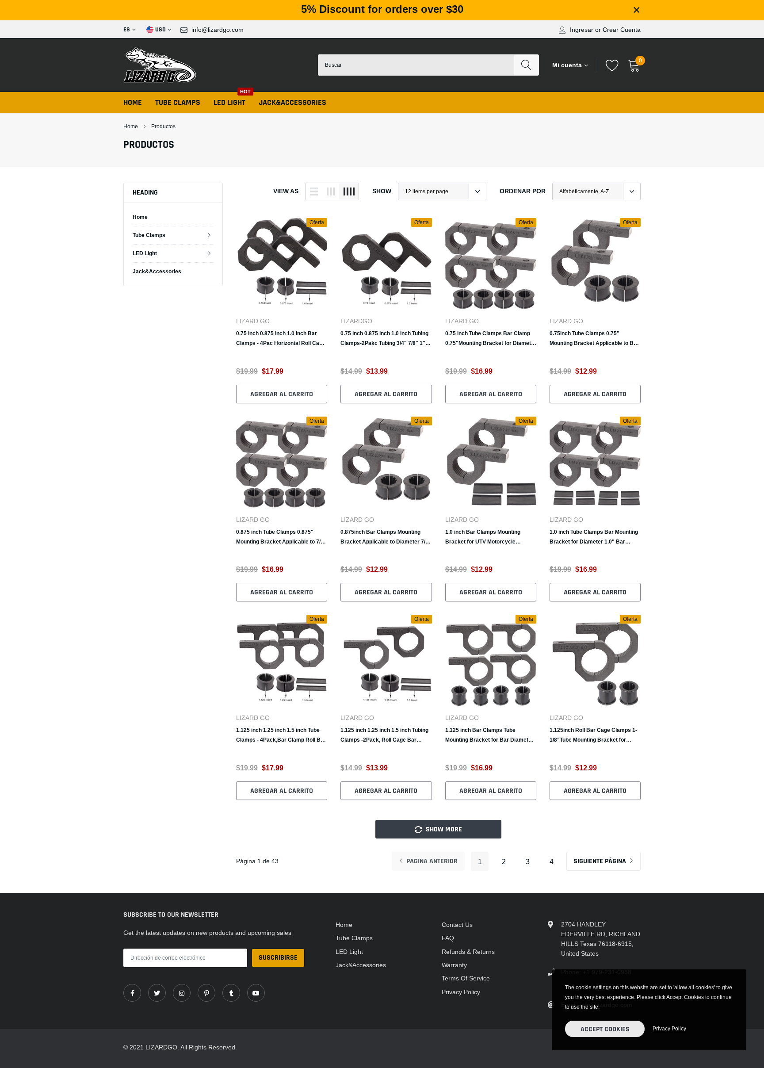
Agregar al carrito (281, 394)
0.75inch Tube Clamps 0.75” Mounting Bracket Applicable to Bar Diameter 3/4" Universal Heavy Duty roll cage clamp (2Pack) (594, 339)
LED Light (229, 102)
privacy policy (669, 1028)
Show (381, 191)
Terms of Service (466, 978)
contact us (457, 924)
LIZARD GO (253, 321)
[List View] (314, 191)
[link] (281, 263)
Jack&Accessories (292, 102)
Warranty (454, 964)
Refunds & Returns (468, 951)
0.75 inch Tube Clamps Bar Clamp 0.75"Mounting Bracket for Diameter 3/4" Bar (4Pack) (490, 339)
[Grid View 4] (349, 191)
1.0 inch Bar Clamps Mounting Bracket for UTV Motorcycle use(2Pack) (482, 537)
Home (132, 102)
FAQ (448, 938)
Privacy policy (461, 991)
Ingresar (581, 30)
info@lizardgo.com (217, 29)
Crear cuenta (622, 30)
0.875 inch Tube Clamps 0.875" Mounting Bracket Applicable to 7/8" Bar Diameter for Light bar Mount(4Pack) (281, 537)
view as (285, 191)
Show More (443, 829)
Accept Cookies (605, 1029)
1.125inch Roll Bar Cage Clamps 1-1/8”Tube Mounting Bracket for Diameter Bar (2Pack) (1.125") (593, 736)
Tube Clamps (177, 102)
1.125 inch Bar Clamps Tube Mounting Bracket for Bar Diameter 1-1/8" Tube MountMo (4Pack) (489, 736)
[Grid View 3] (330, 191)
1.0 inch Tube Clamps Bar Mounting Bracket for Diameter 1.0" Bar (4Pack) (594, 537)
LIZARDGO (356, 321)
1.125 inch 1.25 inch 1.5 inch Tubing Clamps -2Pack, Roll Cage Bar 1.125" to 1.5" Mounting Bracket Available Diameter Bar (384, 736)
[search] (526, 65)
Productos (163, 126)
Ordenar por (523, 191)
